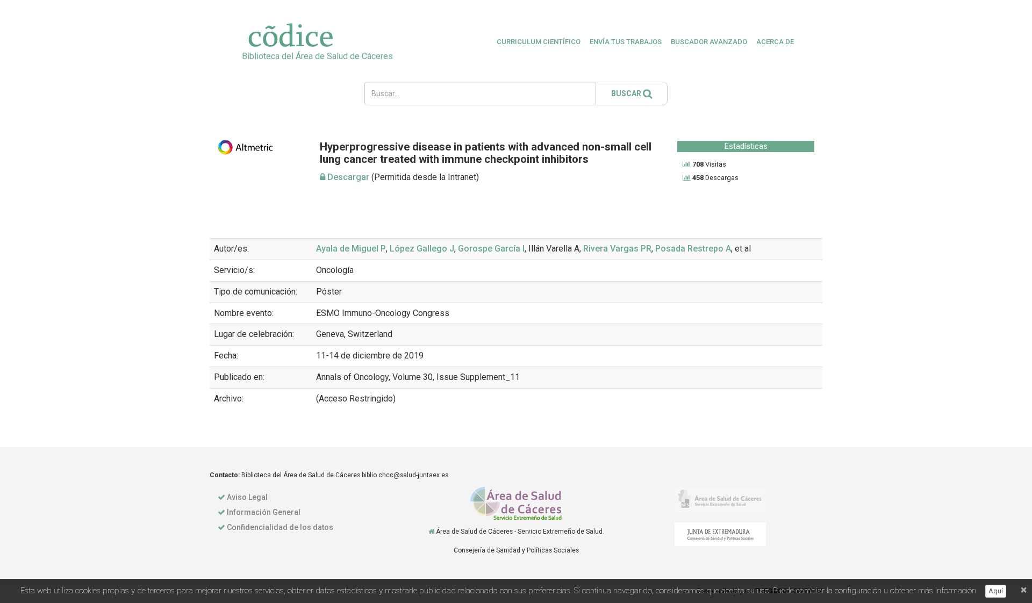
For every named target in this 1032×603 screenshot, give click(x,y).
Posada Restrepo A (693, 248)
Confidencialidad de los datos (280, 527)
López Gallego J (422, 248)
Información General (263, 512)
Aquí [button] (995, 591)
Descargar (347, 177)
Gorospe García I (491, 248)
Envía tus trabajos (626, 42)
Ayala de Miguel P (351, 248)
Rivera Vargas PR (617, 248)
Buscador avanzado (709, 42)
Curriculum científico (538, 42)
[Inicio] (431, 531)
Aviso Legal (247, 497)
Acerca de (775, 42)
